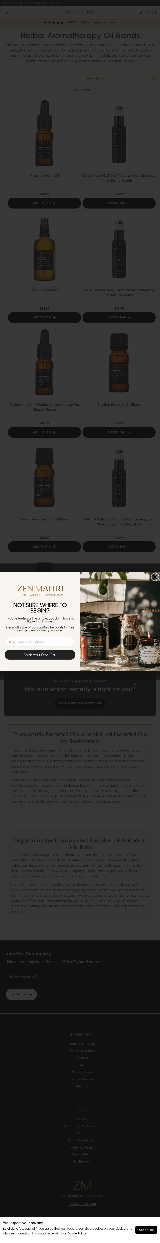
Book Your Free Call (40, 655)
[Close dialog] (155, 576)
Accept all (146, 1230)
